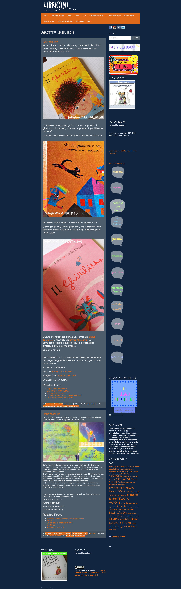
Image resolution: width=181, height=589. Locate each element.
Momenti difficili (129, 15)
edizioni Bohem (134, 476)
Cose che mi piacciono (96, 15)
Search (135, 38)
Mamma (69, 15)
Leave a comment (92, 404)
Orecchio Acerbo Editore (127, 516)
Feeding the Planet (114, 15)
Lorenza (69, 404)
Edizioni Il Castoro (117, 482)
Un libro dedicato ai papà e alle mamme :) (64, 395)
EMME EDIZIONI (117, 491)
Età (45, 15)
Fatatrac (128, 491)
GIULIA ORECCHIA (67, 375)
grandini (132, 494)
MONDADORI (118, 512)
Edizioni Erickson (126, 479)
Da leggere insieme (57, 15)
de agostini (117, 474)
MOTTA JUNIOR (132, 513)
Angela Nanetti (130, 467)
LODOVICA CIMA (113, 509)
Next (132, 94)
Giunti (122, 495)
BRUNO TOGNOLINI (62, 371)
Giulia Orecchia (78, 340)
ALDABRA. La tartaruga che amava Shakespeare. (66, 518)
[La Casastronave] (122, 95)
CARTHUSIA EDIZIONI (123, 471)
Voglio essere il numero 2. (57, 389)
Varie (89, 21)
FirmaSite (50, 588)
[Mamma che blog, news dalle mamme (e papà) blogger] (115, 416)
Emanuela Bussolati (117, 485)
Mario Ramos (130, 509)
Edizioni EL (112, 480)
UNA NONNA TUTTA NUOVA (57, 391)
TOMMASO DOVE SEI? (55, 527)
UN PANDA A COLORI (55, 393)
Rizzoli (134, 519)
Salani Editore (120, 523)
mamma (122, 509)
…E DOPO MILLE (51, 414)
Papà (77, 15)
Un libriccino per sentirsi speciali (60, 398)
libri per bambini (134, 507)
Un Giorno (51, 525)
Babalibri (126, 469)
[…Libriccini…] (59, 7)
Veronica (50, 521)
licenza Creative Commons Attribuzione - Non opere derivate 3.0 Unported (90, 572)
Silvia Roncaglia (118, 527)
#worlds (112, 467)
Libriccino (122, 506)
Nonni (84, 15)
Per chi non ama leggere (65, 21)
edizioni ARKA (125, 476)
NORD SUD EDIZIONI (114, 516)
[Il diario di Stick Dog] (54, 567)
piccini (137, 516)
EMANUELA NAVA (121, 488)
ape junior (120, 469)
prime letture (125, 519)
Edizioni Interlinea (130, 482)
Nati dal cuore (49, 21)
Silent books (80, 21)
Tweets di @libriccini (117, 163)
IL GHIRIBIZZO (50, 41)
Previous (111, 94)
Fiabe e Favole (135, 491)
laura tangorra (127, 503)
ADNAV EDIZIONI (120, 467)
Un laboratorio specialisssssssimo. (60, 523)
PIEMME (114, 518)
